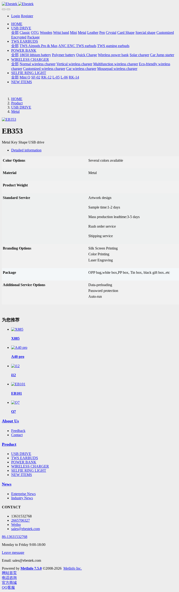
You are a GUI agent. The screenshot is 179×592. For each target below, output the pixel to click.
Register (27, 16)
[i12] (15, 366)
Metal (15, 111)
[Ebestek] (89, 4)
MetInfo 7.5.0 (31, 568)
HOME (16, 24)
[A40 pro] (19, 347)
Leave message (13, 552)
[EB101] (18, 384)
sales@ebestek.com (25, 529)
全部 (15, 32)
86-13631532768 (14, 537)
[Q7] (15, 402)
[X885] (17, 329)
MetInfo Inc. (72, 568)
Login (15, 16)
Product (17, 103)
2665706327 (20, 520)
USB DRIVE (21, 107)
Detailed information (26, 150)
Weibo (16, 525)
